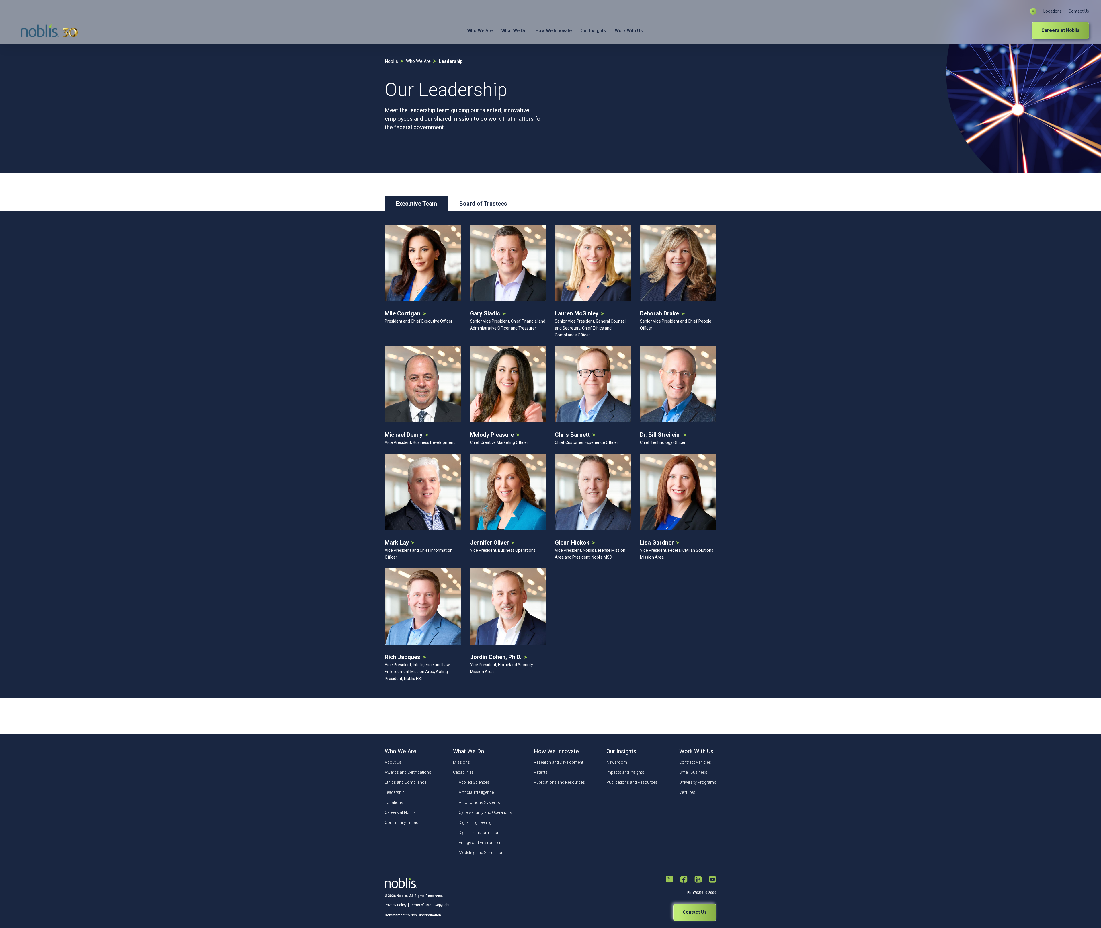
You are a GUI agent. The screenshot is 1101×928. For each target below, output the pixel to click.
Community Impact (402, 822)
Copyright (442, 905)
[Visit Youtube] (712, 880)
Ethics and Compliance (405, 782)
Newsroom (616, 762)
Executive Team (416, 203)
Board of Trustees (483, 203)
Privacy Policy (396, 905)
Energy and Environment (481, 842)
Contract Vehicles (695, 762)
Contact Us (1079, 11)
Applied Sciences (474, 782)
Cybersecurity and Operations (485, 812)
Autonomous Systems (479, 802)
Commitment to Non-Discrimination (413, 915)
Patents (541, 772)
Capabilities (463, 772)
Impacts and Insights (625, 772)
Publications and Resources (559, 782)
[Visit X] (669, 880)
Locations (1052, 11)
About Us (393, 762)
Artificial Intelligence (476, 792)
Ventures (687, 792)
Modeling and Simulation (481, 852)
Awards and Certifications (408, 772)
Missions (461, 762)
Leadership (395, 792)
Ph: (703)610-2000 (701, 893)
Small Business (693, 772)
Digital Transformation (479, 832)
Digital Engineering (475, 822)
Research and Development (558, 762)
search (1033, 11)
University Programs (697, 782)
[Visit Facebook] (684, 880)
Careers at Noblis (1060, 30)
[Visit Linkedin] (698, 880)
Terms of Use (420, 905)
